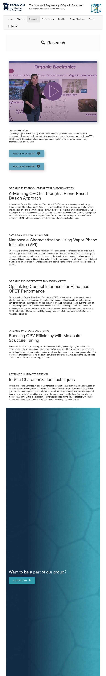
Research (33, 19)
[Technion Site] (14, 7)
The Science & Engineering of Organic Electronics (56, 5)
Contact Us (12, 26)
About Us (21, 19)
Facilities (62, 19)
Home (10, 19)
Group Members (77, 19)
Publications (47, 19)
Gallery (91, 19)
